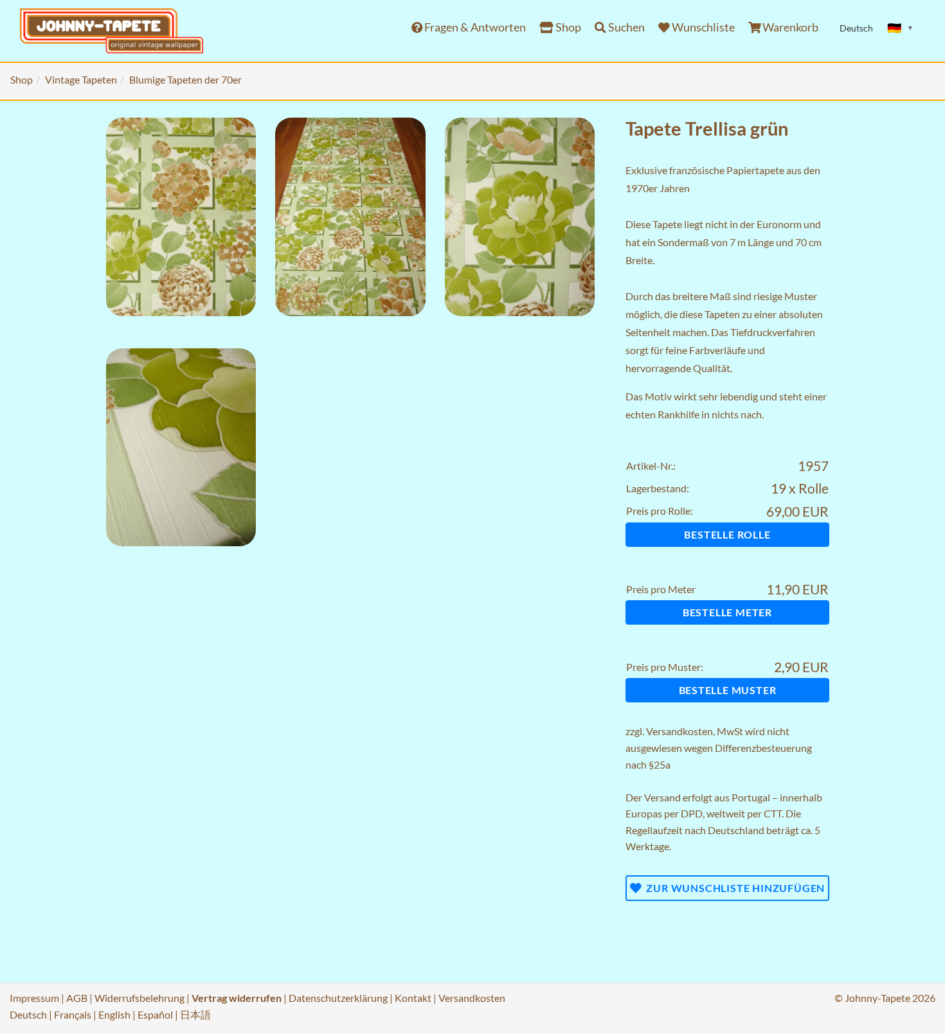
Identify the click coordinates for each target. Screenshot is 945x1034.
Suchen (625, 27)
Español (155, 1014)
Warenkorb (789, 27)
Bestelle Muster (728, 690)
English (114, 1014)
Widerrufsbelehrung (139, 998)
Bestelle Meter (727, 612)
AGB (76, 998)
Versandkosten (679, 731)
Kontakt (413, 998)
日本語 (195, 1014)
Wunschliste (702, 27)
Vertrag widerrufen (237, 998)
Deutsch (28, 1014)
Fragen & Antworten (474, 27)
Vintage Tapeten (81, 79)
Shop (567, 27)
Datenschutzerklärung (338, 998)
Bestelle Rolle (727, 534)
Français (72, 1014)
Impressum (34, 998)
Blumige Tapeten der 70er (185, 79)
